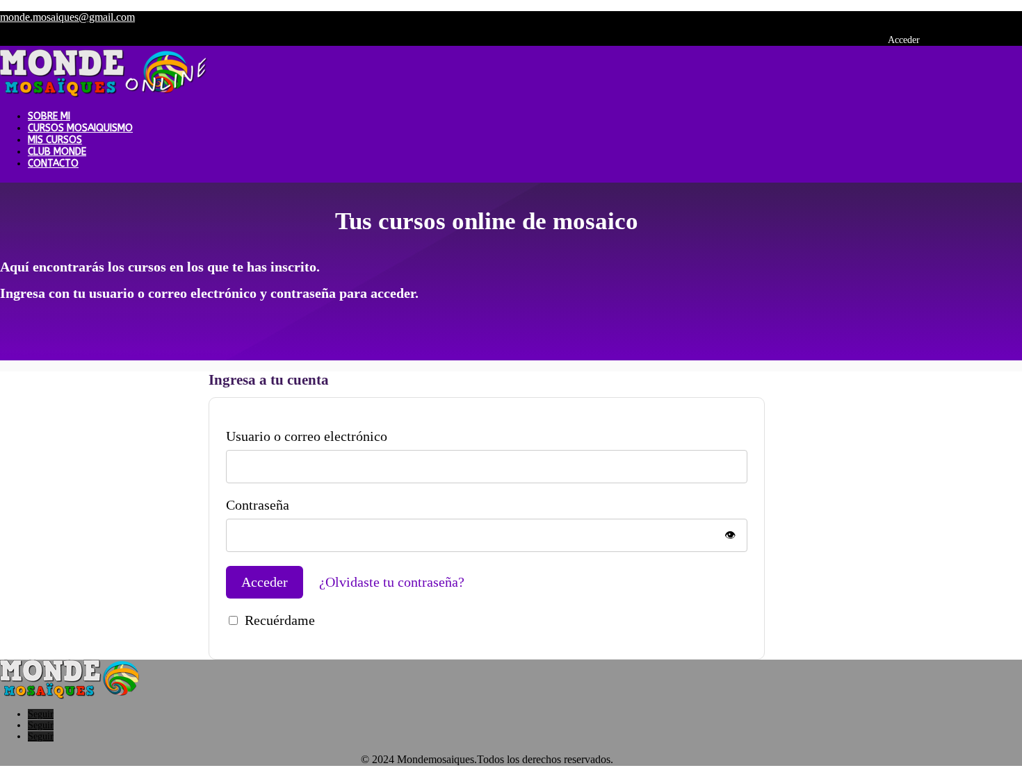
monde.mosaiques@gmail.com (67, 17)
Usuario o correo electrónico (306, 436)
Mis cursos (55, 140)
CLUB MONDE (57, 152)
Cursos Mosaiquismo (80, 128)
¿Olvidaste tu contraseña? (391, 582)
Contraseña (257, 504)
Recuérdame (280, 620)
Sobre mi (49, 116)
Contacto (53, 163)
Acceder (904, 40)
